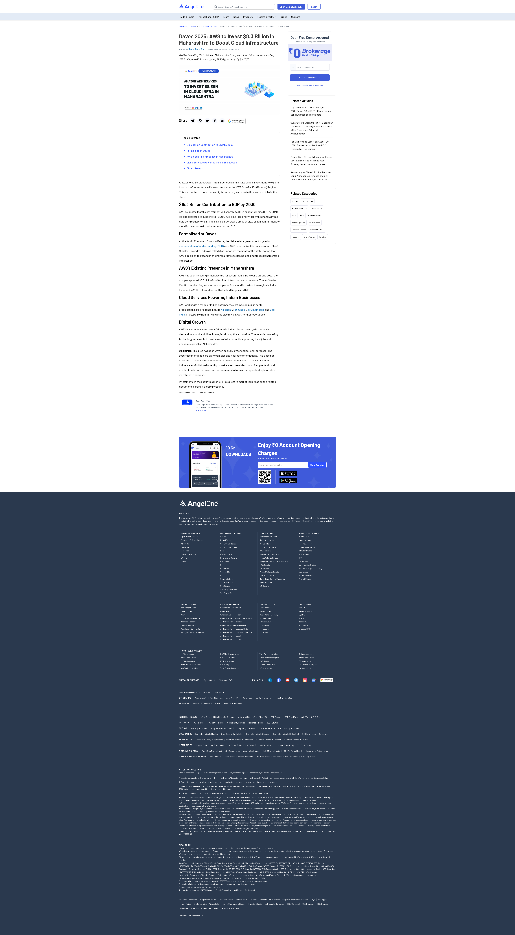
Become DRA (225, 611)
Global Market (316, 208)
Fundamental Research (190, 618)
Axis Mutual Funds (251, 751)
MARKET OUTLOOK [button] (268, 604)
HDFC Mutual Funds (271, 751)
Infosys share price (306, 657)
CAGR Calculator (266, 551)
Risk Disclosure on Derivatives (204, 908)
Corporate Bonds (227, 579)
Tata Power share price (229, 668)
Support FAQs (227, 680)
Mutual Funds (314, 222)
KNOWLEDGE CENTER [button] (309, 533)
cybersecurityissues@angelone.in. (255, 881)
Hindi (294, 215)
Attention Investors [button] (190, 769)
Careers (184, 561)
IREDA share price (188, 661)
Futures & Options (299, 208)
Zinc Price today (246, 745)
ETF (222, 565)
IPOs (302, 215)
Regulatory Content (208, 899)
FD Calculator (265, 565)
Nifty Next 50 (244, 717)
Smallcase (207, 703)
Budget (295, 201)
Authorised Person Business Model (234, 629)
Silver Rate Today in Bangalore (239, 739)
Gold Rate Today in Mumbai (206, 734)
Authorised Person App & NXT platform (236, 632)
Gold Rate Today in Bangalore (315, 734)
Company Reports (188, 625)
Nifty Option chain (199, 728)
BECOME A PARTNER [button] (229, 604)
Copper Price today (204, 745)
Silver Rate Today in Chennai (268, 739)
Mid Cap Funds (291, 756)
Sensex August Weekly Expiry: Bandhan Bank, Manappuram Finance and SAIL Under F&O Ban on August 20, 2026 (310, 176)
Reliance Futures (255, 722)
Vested (226, 703)
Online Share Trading (307, 547)
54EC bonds (225, 586)
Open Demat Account (291, 6)
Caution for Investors (230, 908)
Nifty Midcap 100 (260, 717)
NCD (222, 575)
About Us (185, 544)
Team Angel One (196, 49)
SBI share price (226, 665)
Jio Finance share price (308, 665)
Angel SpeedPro (233, 698)
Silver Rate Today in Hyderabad (209, 739)
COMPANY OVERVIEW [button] (190, 533)
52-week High (265, 618)
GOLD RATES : (185, 734)
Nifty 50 (194, 717)
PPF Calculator (266, 582)
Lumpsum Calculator (268, 547)
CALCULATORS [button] (266, 533)
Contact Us (185, 547)
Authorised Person (306, 575)
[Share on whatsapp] (200, 120)
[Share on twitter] (207, 120)
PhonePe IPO (304, 625)
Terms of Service (244, 890)
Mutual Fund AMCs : (189, 751)
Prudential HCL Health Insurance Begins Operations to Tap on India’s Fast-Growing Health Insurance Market (311, 160)
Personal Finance (299, 230)
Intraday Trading (305, 551)
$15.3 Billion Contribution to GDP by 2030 (210, 144)
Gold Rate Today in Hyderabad (286, 734)
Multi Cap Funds (308, 756)
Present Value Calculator (270, 572)
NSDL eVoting (323, 904)
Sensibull (196, 703)
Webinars (185, 558)
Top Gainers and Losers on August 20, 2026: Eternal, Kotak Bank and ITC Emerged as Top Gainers (309, 145)
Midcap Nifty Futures (236, 722)
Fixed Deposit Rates (283, 698)
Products (248, 16)
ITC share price (305, 661)
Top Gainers (264, 625)
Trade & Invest (186, 16)
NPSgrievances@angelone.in (190, 878)
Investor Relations (188, 554)
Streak (217, 703)
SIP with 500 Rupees (228, 547)
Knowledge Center (188, 607)
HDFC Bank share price (229, 654)
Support (295, 16)
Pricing (283, 16)
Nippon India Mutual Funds (316, 751)
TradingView (237, 703)
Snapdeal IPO (304, 629)
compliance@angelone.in (245, 875)
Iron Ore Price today (285, 745)
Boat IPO (302, 618)
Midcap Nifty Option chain (246, 728)
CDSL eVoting (308, 904)
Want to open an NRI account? (310, 85)
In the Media (186, 551)
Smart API (268, 698)
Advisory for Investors (274, 904)
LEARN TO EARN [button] (188, 604)
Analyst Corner (305, 579)
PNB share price (266, 661)
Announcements (266, 611)
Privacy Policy (227, 890)
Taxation (322, 237)
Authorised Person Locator (231, 639)
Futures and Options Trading (310, 568)
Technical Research (188, 622)
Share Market (309, 237)
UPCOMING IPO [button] (305, 604)
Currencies (224, 568)
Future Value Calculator (269, 558)
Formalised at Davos (198, 150)
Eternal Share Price (267, 665)
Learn (226, 16)
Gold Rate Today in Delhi (231, 734)
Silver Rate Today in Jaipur (296, 739)
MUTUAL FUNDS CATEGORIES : (193, 756)
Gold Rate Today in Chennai (257, 734)
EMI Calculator (265, 586)
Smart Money (186, 611)
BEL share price (266, 668)
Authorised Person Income (231, 622)
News (236, 16)
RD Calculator (265, 568)
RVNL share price (227, 661)
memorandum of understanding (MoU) (201, 246)
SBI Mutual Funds (232, 751)
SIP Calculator (265, 544)
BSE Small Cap (291, 717)
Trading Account (305, 544)
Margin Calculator (267, 540)
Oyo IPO (302, 615)
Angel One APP (201, 698)
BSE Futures (272, 722)
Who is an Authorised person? (232, 615)
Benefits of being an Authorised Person (236, 618)
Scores (254, 899)
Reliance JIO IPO (305, 611)
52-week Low (265, 622)
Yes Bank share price (189, 668)
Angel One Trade (216, 698)
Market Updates (298, 222)
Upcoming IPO (226, 554)
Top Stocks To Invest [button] (192, 651)
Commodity (225, 572)
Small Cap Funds (245, 756)
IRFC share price (187, 654)
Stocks (223, 536)
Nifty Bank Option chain (221, 728)
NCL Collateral (293, 904)
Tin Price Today (304, 745)
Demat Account (305, 540)
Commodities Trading (307, 565)
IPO (300, 558)
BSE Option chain (291, 728)
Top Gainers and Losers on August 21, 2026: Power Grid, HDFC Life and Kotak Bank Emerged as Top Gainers (310, 111)
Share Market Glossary (269, 615)
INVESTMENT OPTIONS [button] (230, 533)
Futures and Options (228, 558)
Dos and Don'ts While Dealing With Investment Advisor (284, 899)
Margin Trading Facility (252, 698)
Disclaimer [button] (185, 845)
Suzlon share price (188, 657)
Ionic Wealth (219, 692)
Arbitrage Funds (263, 756)
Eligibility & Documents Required (233, 625)
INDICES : (183, 717)
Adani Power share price (269, 657)
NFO (222, 551)
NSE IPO (302, 607)
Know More (201, 410)
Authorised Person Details (231, 636)
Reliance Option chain (271, 728)
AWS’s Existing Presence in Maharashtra (210, 156)
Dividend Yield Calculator (269, 554)
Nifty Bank (205, 717)
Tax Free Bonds (226, 582)
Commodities (307, 201)
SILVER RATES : (186, 739)
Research (295, 237)
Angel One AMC (205, 692)
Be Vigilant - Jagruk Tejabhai (192, 632)
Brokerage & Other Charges (192, 540)
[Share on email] (222, 120)
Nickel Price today (265, 745)
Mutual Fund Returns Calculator (272, 579)
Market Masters (314, 215)
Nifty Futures (197, 722)
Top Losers (264, 629)
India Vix (304, 717)
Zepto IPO (303, 622)
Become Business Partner (230, 607)
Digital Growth (195, 168)
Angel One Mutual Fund (212, 751)
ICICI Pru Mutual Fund (292, 751)
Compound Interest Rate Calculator (274, 561)
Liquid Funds (229, 756)
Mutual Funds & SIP (208, 16)
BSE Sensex (276, 717)
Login (314, 6)
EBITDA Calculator (267, 575)
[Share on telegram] (192, 120)
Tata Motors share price (191, 665)
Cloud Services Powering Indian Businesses (212, 162)
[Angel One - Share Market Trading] (192, 7)
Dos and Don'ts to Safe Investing (234, 899)
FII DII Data (264, 632)
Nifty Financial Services (223, 717)
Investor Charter (255, 904)
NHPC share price (227, 657)
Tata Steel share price (269, 654)
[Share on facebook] (214, 120)
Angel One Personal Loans (234, 904)
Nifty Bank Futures (215, 722)
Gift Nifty (315, 717)
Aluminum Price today (226, 745)
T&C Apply (322, 899)
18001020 (211, 680)
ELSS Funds (215, 756)
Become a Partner (266, 16)
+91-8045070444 (223, 881)
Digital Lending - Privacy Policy (207, 904)
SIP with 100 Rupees (228, 544)
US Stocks (224, 561)
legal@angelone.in (248, 884)
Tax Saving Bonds (227, 593)
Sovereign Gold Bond (228, 589)
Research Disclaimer (188, 899)
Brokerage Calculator (268, 536)
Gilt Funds (277, 756)
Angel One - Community (190, 629)
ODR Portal (183, 908)
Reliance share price (307, 654)
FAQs (313, 899)
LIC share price (305, 668)
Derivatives (303, 561)
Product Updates (317, 230)
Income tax (303, 572)
